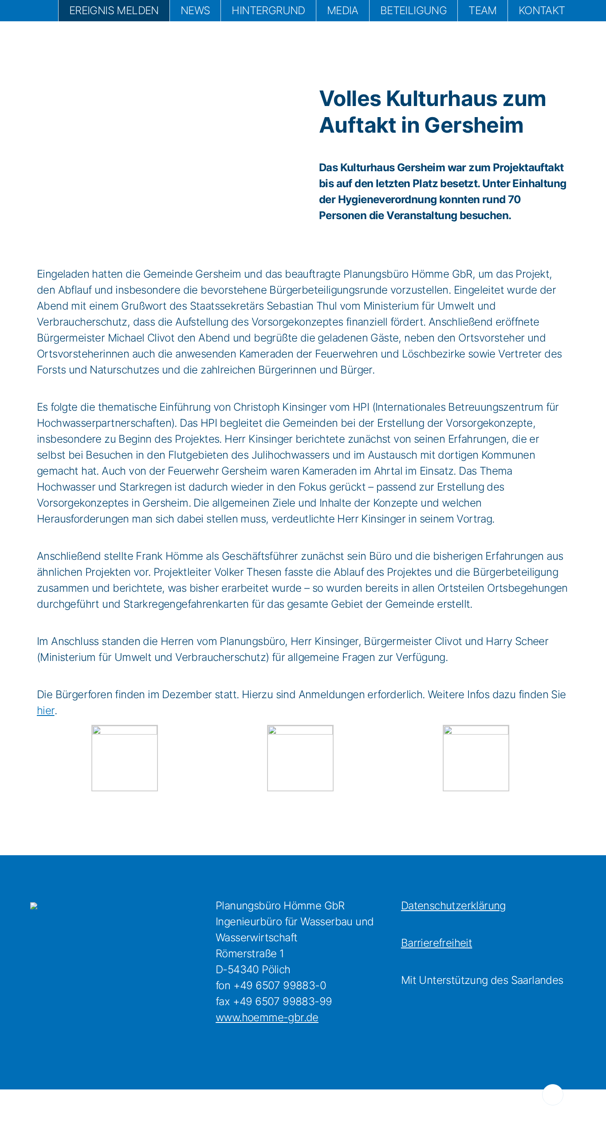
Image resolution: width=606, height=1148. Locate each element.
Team (482, 10)
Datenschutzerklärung (453, 905)
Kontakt (542, 10)
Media (342, 10)
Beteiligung (413, 10)
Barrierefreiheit (436, 942)
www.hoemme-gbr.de (267, 1017)
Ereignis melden (114, 10)
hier (46, 710)
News (195, 10)
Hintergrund (268, 10)
